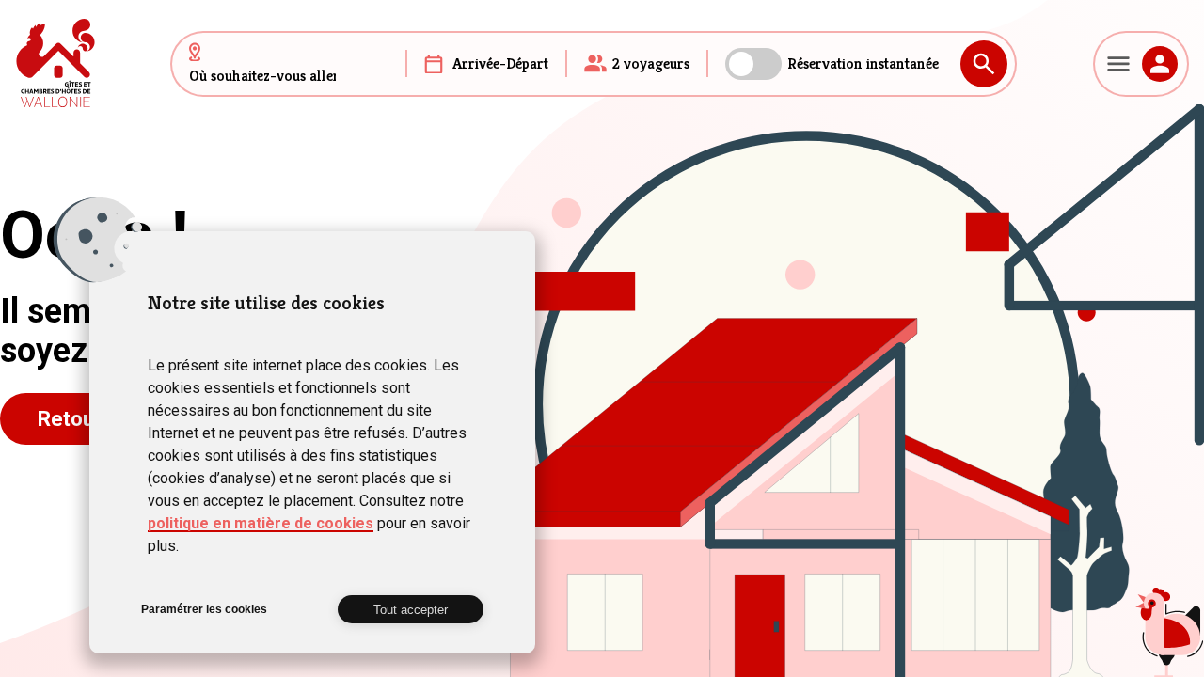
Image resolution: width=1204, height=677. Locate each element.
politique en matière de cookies (260, 523)
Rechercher (983, 63)
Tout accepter (410, 610)
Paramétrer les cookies (204, 609)
